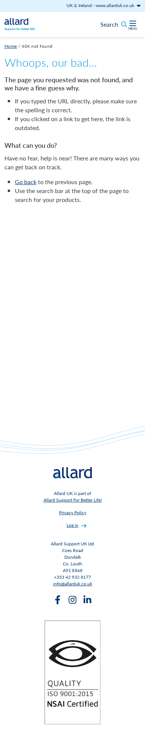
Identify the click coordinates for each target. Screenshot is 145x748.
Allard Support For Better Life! (73, 500)
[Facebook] (57, 599)
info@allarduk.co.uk (72, 584)
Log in (72, 525)
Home (10, 46)
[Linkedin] (87, 599)
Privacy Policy (72, 512)
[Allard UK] (16, 20)
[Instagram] (72, 599)
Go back (25, 181)
